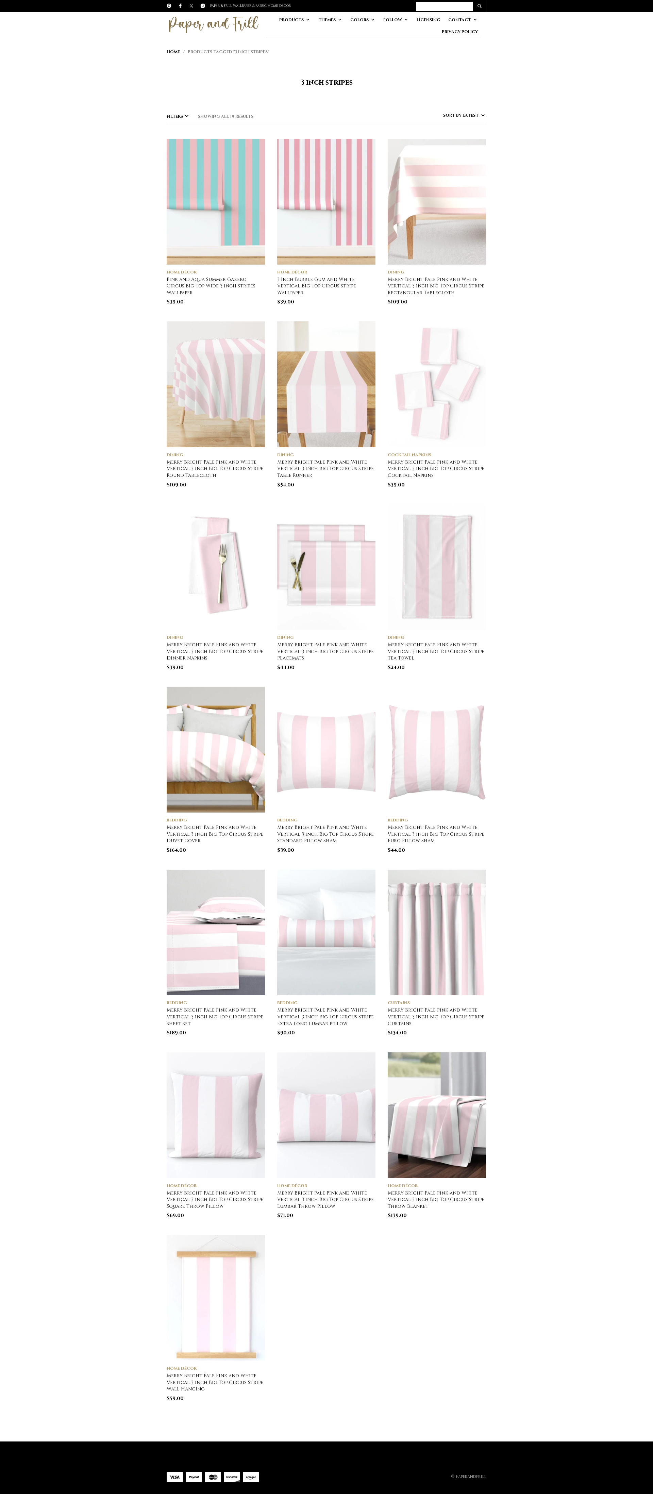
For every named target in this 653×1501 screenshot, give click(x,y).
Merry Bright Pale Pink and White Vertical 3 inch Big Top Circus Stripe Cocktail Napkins (436, 469)
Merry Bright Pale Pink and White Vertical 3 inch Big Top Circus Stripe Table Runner (325, 469)
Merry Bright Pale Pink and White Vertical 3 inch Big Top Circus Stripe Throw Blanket (436, 1200)
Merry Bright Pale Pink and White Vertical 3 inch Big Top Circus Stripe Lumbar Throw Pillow (325, 1200)
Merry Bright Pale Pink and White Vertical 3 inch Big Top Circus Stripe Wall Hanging (215, 1382)
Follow (392, 19)
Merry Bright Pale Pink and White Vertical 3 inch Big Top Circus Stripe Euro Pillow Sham (436, 834)
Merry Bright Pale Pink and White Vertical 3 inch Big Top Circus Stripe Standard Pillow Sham (325, 834)
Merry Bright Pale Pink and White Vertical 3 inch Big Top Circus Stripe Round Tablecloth (215, 469)
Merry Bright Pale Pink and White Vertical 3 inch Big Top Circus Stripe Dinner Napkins (215, 651)
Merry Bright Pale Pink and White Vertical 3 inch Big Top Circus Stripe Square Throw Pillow (215, 1200)
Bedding (177, 820)
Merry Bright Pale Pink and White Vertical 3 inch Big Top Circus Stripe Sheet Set (215, 1017)
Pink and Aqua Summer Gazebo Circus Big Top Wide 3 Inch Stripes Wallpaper (211, 286)
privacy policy (460, 31)
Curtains (399, 1002)
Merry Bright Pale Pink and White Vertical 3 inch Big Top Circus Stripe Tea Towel (436, 651)
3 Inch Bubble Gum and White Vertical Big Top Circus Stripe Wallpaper (316, 286)
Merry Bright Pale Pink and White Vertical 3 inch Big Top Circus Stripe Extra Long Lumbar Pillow (325, 1017)
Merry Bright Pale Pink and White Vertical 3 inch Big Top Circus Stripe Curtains (436, 1017)
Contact (459, 19)
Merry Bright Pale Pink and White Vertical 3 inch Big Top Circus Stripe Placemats (325, 651)
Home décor (182, 272)
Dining (396, 272)
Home (173, 51)
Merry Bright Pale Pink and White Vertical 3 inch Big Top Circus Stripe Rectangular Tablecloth (436, 286)
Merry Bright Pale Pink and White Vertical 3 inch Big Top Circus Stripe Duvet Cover (215, 834)
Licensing (428, 19)
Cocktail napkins (409, 454)
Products (291, 19)
